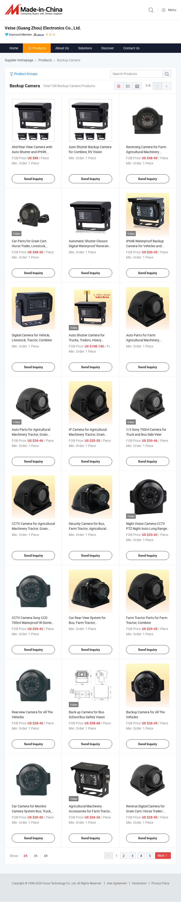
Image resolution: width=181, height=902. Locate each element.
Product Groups (25, 73)
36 (35, 855)
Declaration (139, 883)
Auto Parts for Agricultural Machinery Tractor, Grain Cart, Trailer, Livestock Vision (32, 434)
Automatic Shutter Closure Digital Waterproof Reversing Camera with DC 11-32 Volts (90, 246)
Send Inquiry (33, 179)
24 (25, 856)
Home (13, 48)
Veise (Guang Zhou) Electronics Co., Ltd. (43, 27)
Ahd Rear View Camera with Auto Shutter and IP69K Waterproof (32, 152)
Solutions (85, 48)
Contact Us (131, 48)
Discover (107, 48)
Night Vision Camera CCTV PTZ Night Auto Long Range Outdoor (146, 528)
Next (161, 855)
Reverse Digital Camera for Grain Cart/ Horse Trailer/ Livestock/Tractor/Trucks (145, 811)
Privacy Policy (160, 883)
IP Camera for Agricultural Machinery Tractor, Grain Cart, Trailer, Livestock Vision (89, 434)
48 (46, 855)
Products (39, 48)
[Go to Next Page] (166, 85)
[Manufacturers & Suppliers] (34, 9)
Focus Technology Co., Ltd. (59, 883)
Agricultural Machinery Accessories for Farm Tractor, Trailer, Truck (90, 811)
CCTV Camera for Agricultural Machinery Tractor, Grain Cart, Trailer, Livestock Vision (33, 528)
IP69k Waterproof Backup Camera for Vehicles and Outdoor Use (145, 246)
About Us (62, 48)
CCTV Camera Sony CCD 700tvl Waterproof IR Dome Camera (31, 622)
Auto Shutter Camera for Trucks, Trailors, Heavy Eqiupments (87, 340)
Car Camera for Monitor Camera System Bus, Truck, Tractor (31, 811)
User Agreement (117, 883)
